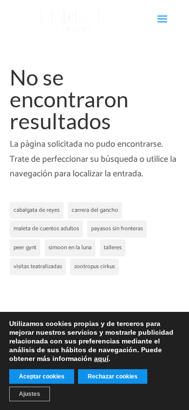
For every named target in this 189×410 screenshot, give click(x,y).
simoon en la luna (70, 247)
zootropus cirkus (94, 266)
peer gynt (25, 247)
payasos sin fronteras (117, 228)
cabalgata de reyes (37, 210)
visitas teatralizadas (38, 266)
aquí (101, 358)
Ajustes (29, 394)
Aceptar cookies (41, 376)
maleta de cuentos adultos (46, 228)
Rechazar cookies (113, 376)
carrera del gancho (95, 210)
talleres (113, 247)
